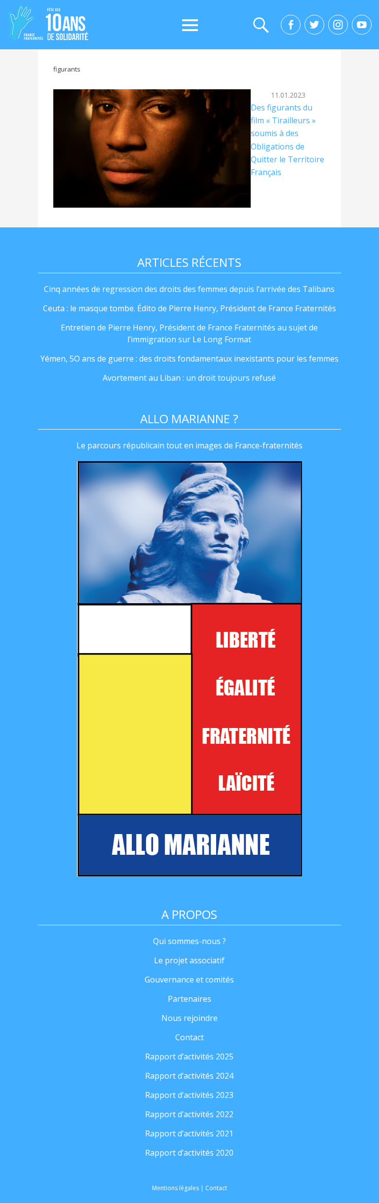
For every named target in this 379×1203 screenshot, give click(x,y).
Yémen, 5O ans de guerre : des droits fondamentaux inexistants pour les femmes (189, 358)
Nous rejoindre (189, 1018)
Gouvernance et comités (189, 979)
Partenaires (189, 998)
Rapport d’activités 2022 (189, 1114)
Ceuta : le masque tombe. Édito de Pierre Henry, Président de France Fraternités (189, 308)
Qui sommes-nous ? (189, 941)
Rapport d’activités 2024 (189, 1075)
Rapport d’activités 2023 (189, 1095)
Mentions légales (175, 1188)
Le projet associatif (189, 960)
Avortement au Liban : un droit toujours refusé (189, 377)
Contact (189, 1037)
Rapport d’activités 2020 (189, 1152)
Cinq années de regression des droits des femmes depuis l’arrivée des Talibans (189, 289)
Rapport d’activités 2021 (189, 1133)
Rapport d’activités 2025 (189, 1056)
